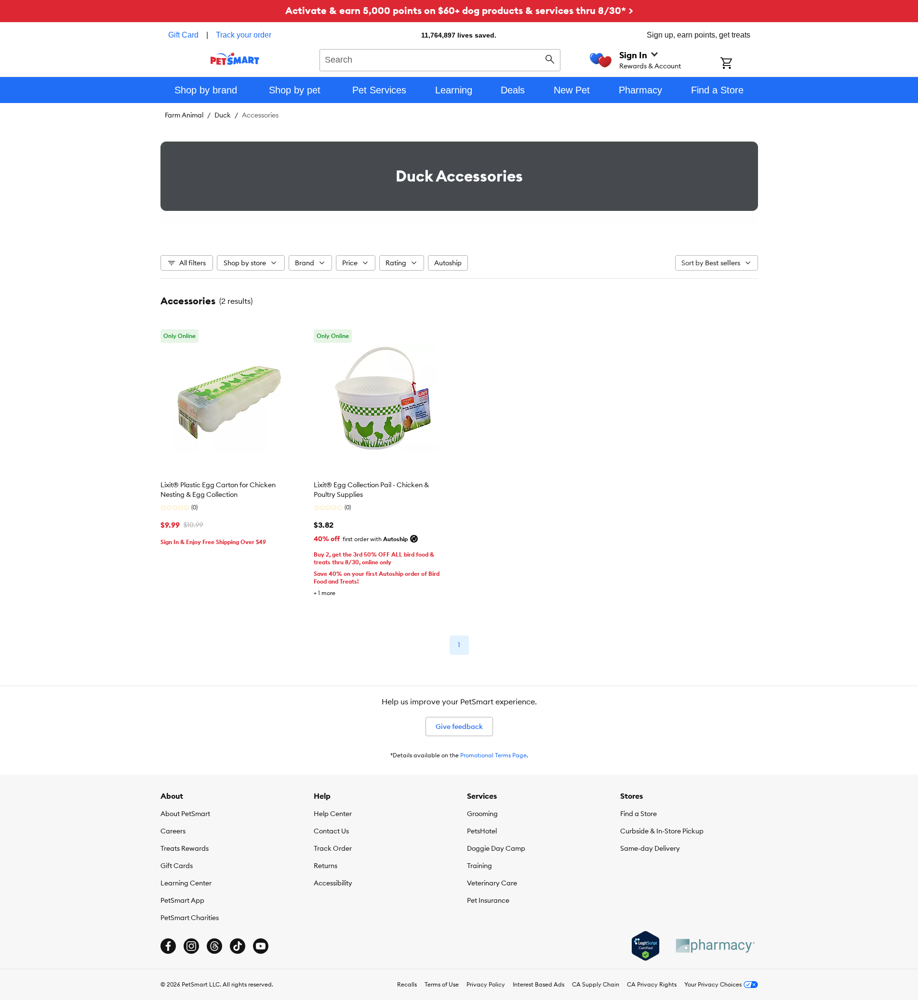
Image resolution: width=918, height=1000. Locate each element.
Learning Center (186, 883)
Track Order (333, 848)
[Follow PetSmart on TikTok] (237, 946)
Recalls (407, 984)
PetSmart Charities (189, 917)
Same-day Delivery (650, 848)
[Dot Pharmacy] (714, 946)
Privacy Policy (485, 984)
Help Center (333, 813)
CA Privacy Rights (652, 984)
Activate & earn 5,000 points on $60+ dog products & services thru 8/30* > (459, 10)
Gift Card (183, 35)
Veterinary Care (492, 883)
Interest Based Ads (538, 984)
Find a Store (638, 813)
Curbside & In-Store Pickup (662, 831)
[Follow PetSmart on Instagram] (191, 946)
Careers (173, 831)
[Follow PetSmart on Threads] (214, 946)
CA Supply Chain (595, 984)
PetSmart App (182, 900)
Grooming (482, 813)
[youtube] (260, 946)
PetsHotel (482, 831)
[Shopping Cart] (739, 64)
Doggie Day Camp (496, 848)
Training (479, 865)
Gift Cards (176, 865)
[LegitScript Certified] (645, 946)
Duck (222, 115)
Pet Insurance (488, 900)
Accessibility (333, 883)
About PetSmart (185, 813)
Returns (325, 865)
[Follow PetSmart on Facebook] (168, 946)
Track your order (243, 35)
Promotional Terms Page (493, 755)
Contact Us (331, 831)
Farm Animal (184, 115)
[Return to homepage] (235, 58)
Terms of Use (442, 984)
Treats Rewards (184, 848)
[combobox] (440, 58)
